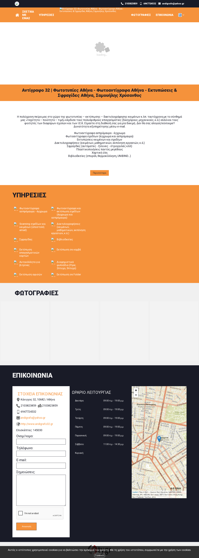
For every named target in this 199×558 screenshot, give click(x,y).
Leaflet (135, 492)
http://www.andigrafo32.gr (37, 424)
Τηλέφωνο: (24, 448)
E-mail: (21, 460)
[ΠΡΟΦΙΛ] (17, 14)
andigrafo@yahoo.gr (33, 417)
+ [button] (136, 390)
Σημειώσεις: (25, 472)
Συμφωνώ (99, 555)
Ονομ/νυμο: (24, 436)
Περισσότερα (99, 173)
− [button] (136, 395)
